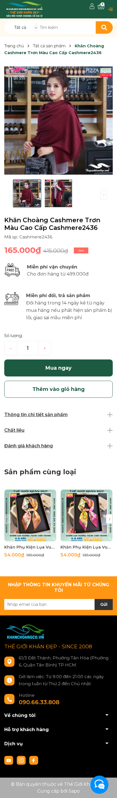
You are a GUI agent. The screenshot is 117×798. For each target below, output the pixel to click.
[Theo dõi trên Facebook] (33, 760)
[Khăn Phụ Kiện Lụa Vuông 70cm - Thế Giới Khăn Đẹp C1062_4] (30, 515)
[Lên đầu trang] (107, 788)
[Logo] (24, 9)
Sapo (74, 791)
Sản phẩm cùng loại (40, 472)
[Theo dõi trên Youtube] (9, 760)
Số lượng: (13, 335)
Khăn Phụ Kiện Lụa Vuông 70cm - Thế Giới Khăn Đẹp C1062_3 (86, 547)
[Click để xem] (58, 120)
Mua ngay (58, 368)
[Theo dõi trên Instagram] (22, 760)
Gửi (103, 604)
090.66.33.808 (39, 702)
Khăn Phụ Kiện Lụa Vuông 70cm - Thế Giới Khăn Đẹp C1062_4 (30, 547)
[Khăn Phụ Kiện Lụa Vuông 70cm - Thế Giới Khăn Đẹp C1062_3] (86, 515)
